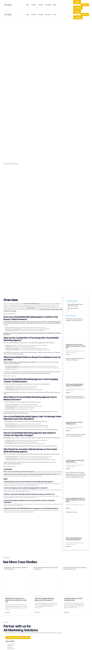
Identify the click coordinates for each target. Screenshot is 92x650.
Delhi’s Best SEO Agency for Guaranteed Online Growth (74, 538)
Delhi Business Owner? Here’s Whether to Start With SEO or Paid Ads (75, 346)
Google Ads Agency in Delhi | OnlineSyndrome (74, 423)
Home (27, 4)
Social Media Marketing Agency (11, 163)
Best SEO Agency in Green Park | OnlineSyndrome (75, 461)
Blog (55, 4)
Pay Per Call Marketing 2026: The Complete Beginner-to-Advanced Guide (75, 500)
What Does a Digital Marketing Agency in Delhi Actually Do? (74, 385)
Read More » (68, 354)
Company (40, 4)
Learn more (7, 612)
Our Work (33, 4)
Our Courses (48, 4)
